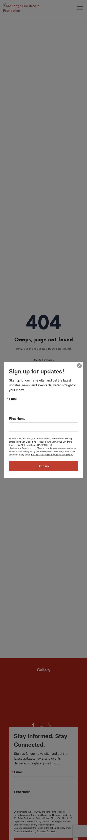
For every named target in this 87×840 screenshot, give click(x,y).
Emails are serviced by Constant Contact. (52, 454)
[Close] (79, 365)
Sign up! (44, 466)
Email (13, 398)
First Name (17, 418)
